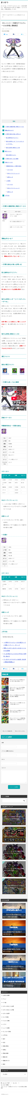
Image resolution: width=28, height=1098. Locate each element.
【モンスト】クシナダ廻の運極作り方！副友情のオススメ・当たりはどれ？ (14, 852)
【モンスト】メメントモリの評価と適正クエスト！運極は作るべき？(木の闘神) (17, 689)
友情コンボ (10, 177)
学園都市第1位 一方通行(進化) (13, 166)
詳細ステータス (9, 162)
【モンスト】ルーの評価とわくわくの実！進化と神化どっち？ (17, 711)
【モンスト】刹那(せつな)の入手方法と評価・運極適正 (17, 696)
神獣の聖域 (5, 1046)
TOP (6, 1083)
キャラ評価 (5, 1017)
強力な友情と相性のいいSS (13, 147)
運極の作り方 (6, 1060)
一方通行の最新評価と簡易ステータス (14, 126)
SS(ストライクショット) (13, 173)
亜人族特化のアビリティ (12, 137)
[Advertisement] (14, 100)
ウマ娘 (4, 1002)
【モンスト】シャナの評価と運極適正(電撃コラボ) (21, 731)
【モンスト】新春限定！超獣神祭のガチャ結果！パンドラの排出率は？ (14, 817)
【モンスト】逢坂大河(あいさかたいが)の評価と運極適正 (8, 731)
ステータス (10, 169)
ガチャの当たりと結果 (8, 1006)
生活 (4, 1042)
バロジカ (22, 373)
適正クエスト (8, 151)
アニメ (4, 999)
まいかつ (4, 2)
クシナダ (14, 373)
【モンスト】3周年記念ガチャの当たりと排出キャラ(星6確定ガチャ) (14, 886)
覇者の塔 (5, 1057)
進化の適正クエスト (11, 155)
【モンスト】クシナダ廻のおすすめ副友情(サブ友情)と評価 (14, 869)
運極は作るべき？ (9, 130)
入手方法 (7, 195)
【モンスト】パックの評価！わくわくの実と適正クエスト (17, 703)
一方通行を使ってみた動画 (11, 158)
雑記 (4, 1064)
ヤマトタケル (5, 373)
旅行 (4, 1038)
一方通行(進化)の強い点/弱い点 (13, 134)
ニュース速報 (6, 1028)
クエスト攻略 (6, 1020)
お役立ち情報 (6, 995)
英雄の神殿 (5, 1053)
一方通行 (8, 180)
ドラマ (4, 1024)
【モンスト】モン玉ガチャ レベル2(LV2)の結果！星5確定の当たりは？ (14, 835)
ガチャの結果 (6, 1013)
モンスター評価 (5, 31)
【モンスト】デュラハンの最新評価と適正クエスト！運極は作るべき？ (17, 719)
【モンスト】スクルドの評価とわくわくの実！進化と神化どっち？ (17, 680)
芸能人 (4, 1049)
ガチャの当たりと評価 (8, 1009)
